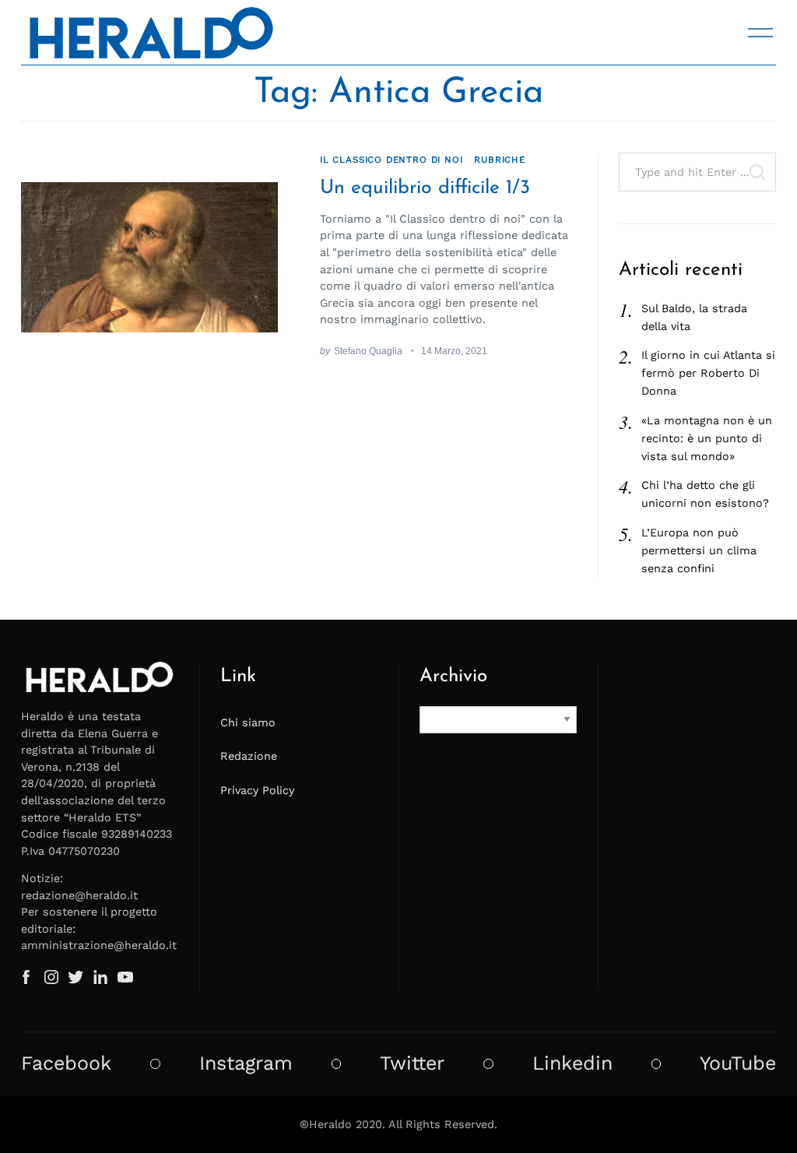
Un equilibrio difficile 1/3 (425, 188)
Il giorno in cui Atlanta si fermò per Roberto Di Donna (708, 373)
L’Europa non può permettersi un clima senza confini (699, 550)
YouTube (738, 1063)
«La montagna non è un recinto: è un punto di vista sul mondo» (706, 438)
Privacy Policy (257, 790)
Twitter (412, 1063)
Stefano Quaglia (368, 351)
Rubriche (499, 159)
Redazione (248, 756)
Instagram (246, 1063)
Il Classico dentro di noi (391, 159)
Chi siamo (248, 722)
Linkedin (572, 1063)
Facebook (66, 1063)
